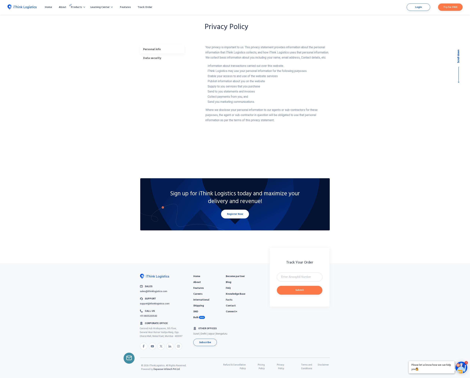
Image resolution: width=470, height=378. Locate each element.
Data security (152, 58)
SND (195, 312)
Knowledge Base (235, 294)
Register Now (235, 214)
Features (125, 7)
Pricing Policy (261, 366)
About (62, 7)
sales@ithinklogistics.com (153, 291)
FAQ (228, 288)
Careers (198, 294)
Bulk (195, 317)
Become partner (235, 276)
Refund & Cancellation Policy (234, 366)
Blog (228, 282)
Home (48, 7)
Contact (231, 306)
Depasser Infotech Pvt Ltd (166, 369)
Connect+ (231, 312)
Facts (229, 300)
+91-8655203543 (148, 316)
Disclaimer (323, 364)
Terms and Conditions (306, 366)
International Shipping (201, 303)
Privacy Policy (280, 366)
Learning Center (101, 7)
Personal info (152, 49)
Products (77, 7)
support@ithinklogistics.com (154, 303)
